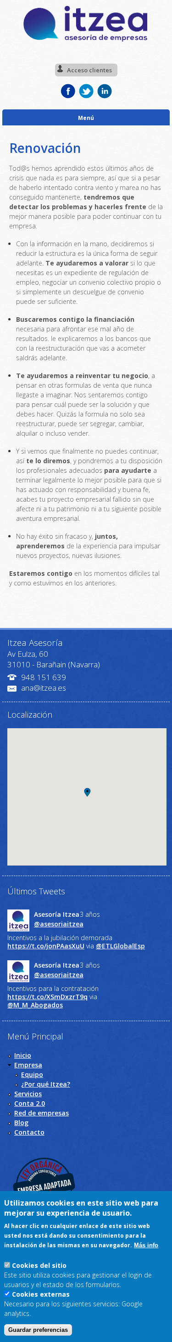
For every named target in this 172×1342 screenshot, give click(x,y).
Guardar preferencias (38, 1329)
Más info (146, 1245)
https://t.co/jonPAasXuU (45, 946)
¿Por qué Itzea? (45, 1084)
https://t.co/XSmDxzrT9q (47, 996)
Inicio (22, 1055)
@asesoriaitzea (58, 924)
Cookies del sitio (39, 1265)
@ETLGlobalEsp (120, 946)
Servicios (28, 1093)
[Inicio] (86, 40)
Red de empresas (41, 1113)
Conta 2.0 (29, 1103)
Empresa (28, 1065)
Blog (21, 1122)
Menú (86, 117)
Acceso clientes (89, 70)
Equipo (32, 1074)
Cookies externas (41, 1294)
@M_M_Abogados (35, 1005)
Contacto (29, 1132)
